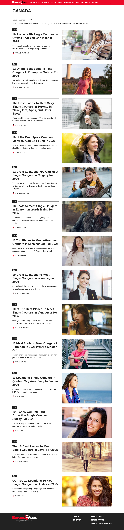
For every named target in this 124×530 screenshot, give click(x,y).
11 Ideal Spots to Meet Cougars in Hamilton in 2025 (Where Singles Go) (35, 347)
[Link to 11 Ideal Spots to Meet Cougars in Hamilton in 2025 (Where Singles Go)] (87, 354)
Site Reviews (77, 2)
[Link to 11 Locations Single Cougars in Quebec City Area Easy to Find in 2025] (87, 388)
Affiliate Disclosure (101, 523)
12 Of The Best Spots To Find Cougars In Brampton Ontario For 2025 (35, 72)
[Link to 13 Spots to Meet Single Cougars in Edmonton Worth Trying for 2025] (87, 216)
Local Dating (91, 2)
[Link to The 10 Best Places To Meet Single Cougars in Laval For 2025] (87, 457)
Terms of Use (97, 520)
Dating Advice (36, 2)
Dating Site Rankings (60, 2)
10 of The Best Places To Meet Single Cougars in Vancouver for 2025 (34, 312)
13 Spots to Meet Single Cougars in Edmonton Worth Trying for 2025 (34, 209)
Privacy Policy (98, 516)
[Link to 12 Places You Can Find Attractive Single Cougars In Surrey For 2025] (87, 422)
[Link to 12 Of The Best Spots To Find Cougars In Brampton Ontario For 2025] (87, 79)
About (76, 516)
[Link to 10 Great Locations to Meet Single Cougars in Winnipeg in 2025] (87, 285)
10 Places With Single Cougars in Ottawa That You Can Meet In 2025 (35, 38)
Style (46, 2)
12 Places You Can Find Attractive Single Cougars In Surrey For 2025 (31, 415)
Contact (77, 520)
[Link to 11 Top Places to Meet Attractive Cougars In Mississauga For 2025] (87, 251)
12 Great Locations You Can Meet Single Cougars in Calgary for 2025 (35, 175)
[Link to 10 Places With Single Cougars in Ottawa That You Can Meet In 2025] (87, 45)
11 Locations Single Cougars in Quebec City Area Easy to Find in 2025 (35, 381)
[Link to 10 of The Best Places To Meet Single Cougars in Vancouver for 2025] (87, 319)
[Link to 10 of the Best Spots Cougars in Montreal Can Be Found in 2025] (87, 148)
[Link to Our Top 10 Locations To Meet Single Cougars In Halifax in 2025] (87, 491)
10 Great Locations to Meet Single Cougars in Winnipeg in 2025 (33, 278)
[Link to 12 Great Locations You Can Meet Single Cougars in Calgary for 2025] (87, 182)
